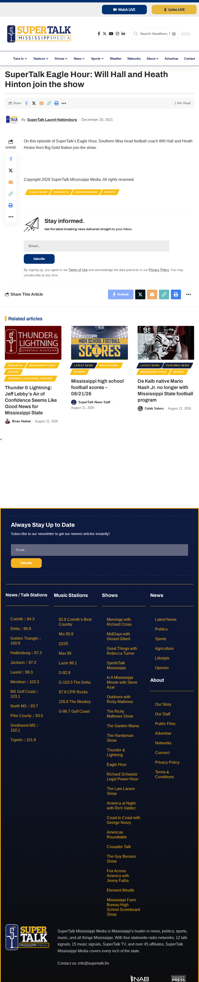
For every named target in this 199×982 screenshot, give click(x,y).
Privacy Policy (159, 270)
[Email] (41, 103)
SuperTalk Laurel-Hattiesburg (52, 119)
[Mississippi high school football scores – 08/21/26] (99, 343)
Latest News (83, 365)
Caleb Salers (154, 408)
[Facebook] (99, 33)
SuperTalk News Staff (94, 402)
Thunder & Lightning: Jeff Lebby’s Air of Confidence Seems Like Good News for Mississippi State (31, 400)
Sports (110, 192)
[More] (63, 103)
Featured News (177, 365)
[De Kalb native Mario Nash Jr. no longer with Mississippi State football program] (166, 343)
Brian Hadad (21, 421)
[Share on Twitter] (33, 103)
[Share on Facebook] (26, 103)
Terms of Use (78, 270)
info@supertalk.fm (93, 963)
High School (109, 365)
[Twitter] (104, 33)
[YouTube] (111, 33)
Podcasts (61, 192)
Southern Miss (86, 192)
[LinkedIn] (123, 33)
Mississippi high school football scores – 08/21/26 (97, 387)
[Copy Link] (48, 103)
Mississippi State (42, 365)
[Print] (56, 103)
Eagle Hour (38, 192)
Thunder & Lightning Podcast (30, 378)
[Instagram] (117, 33)
